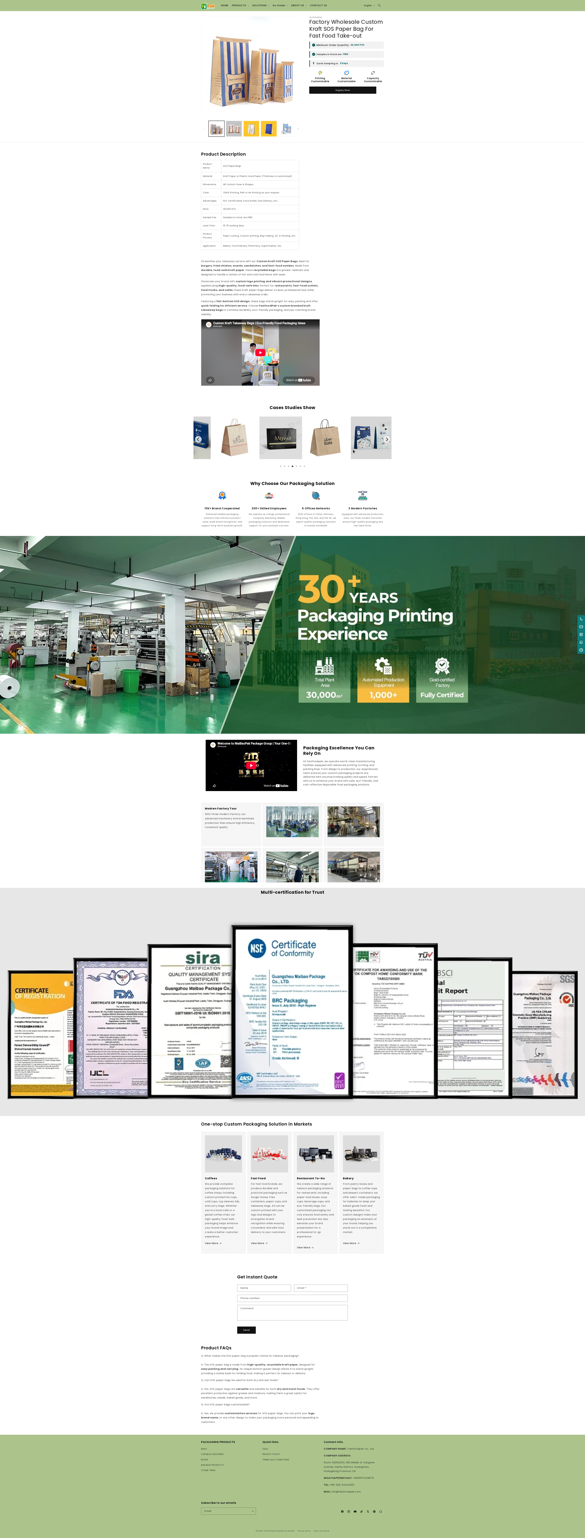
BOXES (204, 1459)
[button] (240, 5)
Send (246, 1330)
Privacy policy (304, 1531)
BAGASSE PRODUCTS (212, 1465)
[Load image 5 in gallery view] (286, 129)
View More (211, 1243)
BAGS (204, 1449)
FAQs (265, 1449)
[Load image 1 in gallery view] (216, 129)
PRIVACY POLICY (271, 1454)
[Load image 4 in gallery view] (269, 129)
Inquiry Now (343, 90)
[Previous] (198, 439)
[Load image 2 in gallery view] (234, 129)
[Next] (386, 439)
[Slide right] (298, 128)
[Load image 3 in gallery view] (251, 129)
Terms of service (321, 1531)
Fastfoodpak (270, 1531)
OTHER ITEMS (208, 1470)
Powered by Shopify (285, 1531)
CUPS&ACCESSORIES (212, 1454)
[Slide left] (204, 128)
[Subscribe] (252, 1511)
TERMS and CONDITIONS (275, 1459)
